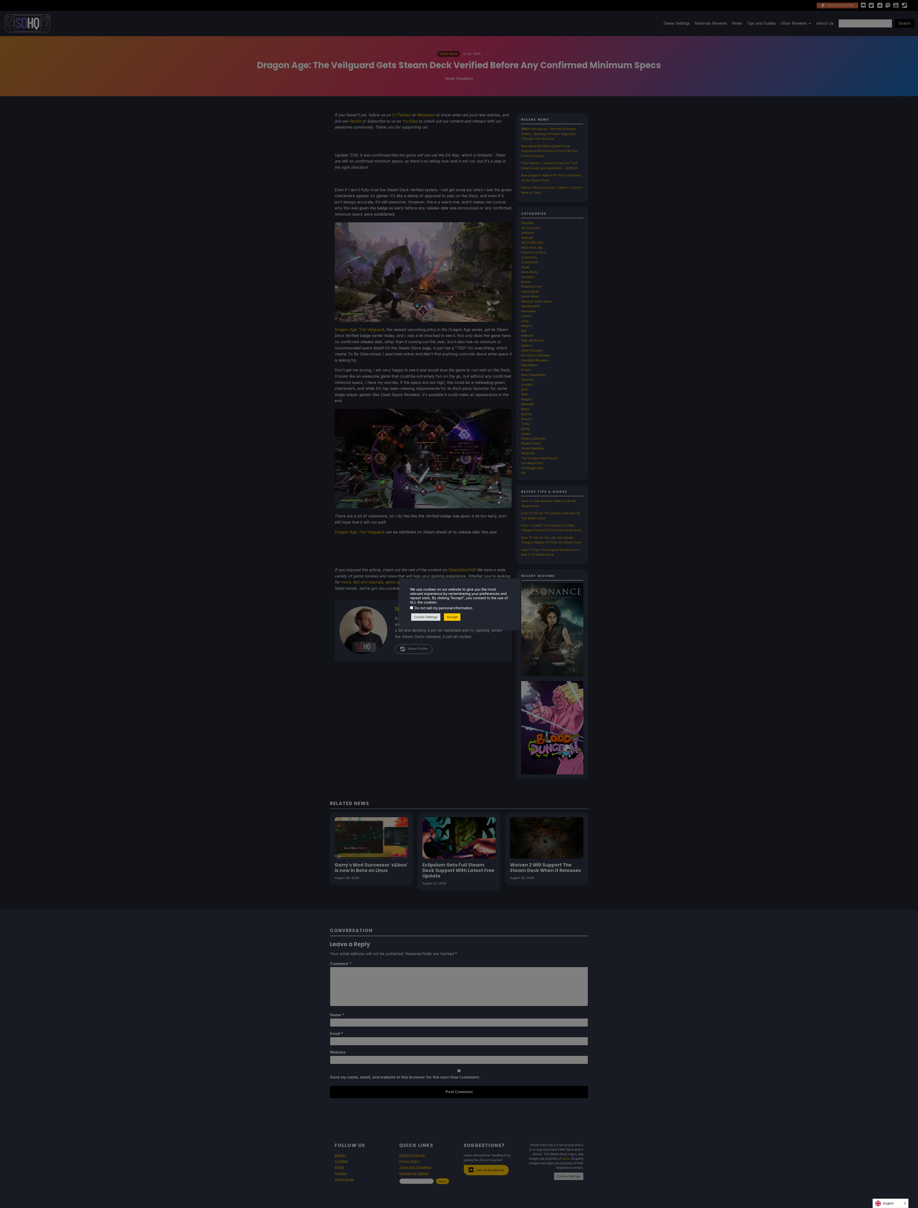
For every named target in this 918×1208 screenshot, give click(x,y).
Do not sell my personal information (443, 608)
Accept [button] (452, 617)
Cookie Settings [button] (425, 617)
